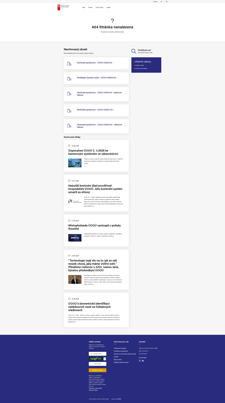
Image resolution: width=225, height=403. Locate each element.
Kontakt (155, 1)
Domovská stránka (141, 68)
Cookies (116, 356)
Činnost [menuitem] (90, 7)
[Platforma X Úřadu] (140, 360)
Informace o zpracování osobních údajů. (95, 389)
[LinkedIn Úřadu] (143, 361)
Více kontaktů (142, 357)
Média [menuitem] (108, 7)
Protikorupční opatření (120, 348)
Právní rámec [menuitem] (100, 7)
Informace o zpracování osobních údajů (125, 353)
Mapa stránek (140, 65)
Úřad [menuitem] (83, 7)
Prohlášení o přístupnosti (121, 351)
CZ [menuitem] (162, 2)
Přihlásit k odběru (97, 370)
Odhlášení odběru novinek (121, 362)
